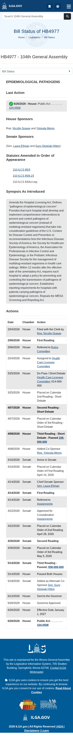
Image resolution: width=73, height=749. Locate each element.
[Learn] (49, 6)
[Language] (57, 6)
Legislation (34, 37)
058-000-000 (56, 567)
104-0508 (15, 107)
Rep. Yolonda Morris (49, 452)
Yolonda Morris (45, 128)
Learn (45, 730)
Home (21, 37)
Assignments (45, 503)
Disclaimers (31, 730)
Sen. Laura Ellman (48, 485)
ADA (60, 726)
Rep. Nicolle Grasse (49, 333)
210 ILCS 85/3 (21, 169)
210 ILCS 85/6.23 (23, 175)
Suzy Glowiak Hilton (47, 146)
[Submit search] (67, 16)
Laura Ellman (21, 146)
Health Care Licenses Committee (48, 362)
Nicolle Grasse (21, 128)
